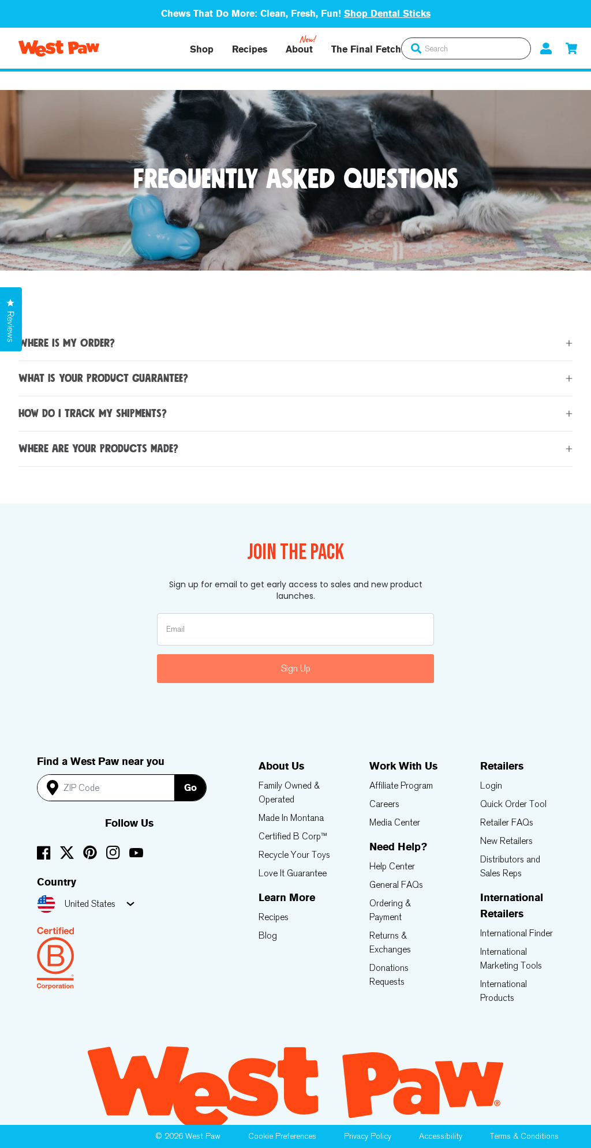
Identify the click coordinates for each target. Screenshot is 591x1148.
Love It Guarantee (293, 873)
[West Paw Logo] (58, 48)
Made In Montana (291, 817)
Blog (268, 935)
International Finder (516, 933)
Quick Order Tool (513, 803)
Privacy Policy (367, 1136)
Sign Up (296, 668)
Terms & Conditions (524, 1136)
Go (190, 787)
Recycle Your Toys (294, 854)
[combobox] (466, 48)
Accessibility (440, 1136)
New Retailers (506, 840)
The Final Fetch (366, 49)
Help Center (392, 866)
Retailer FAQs (506, 822)
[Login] (546, 48)
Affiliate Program (401, 785)
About (299, 49)
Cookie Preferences (282, 1136)
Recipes (249, 49)
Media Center (394, 822)
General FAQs (396, 884)
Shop (202, 49)
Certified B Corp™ (293, 836)
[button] (571, 48)
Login (491, 785)
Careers (384, 803)
